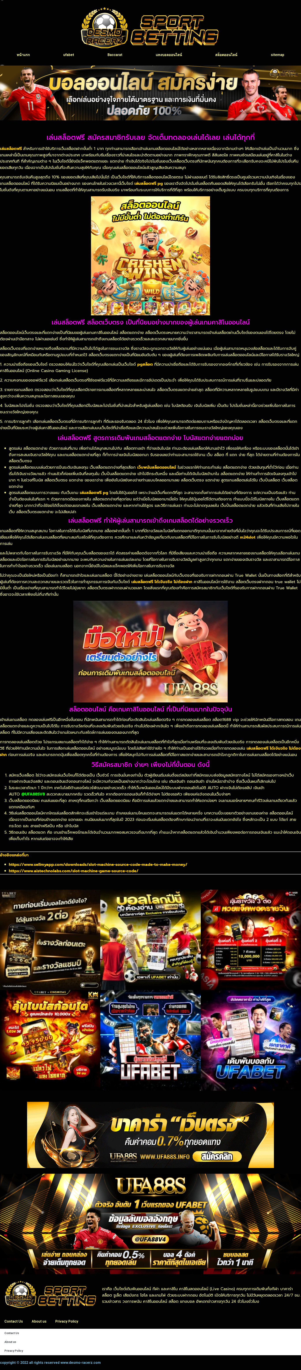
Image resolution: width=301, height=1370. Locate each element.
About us (39, 1321)
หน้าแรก (23, 55)
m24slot (247, 537)
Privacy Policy (66, 1321)
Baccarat (115, 55)
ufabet (68, 55)
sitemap (277, 55)
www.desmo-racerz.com (80, 1363)
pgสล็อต (145, 364)
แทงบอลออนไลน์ (169, 55)
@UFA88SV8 (33, 794)
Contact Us (13, 1321)
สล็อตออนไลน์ (226, 55)
